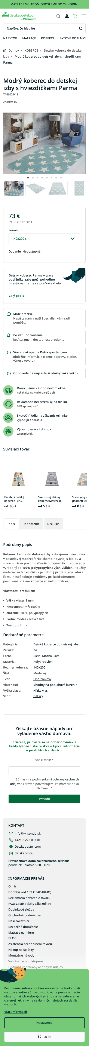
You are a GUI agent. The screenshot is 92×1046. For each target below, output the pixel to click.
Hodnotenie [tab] (31, 524)
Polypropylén (43, 662)
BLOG (12, 938)
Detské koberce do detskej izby (56, 644)
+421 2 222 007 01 (27, 840)
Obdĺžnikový (42, 679)
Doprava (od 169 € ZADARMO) (29, 892)
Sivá (56, 656)
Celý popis (16, 296)
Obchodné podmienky (24, 915)
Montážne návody (21, 955)
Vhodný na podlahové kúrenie (55, 685)
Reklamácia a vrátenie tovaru (29, 898)
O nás (12, 886)
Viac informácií (15, 1012)
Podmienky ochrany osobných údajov (35, 967)
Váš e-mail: (44, 760)
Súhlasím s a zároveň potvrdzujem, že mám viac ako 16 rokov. (44, 783)
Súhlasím (44, 1036)
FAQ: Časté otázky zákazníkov (29, 904)
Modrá (47, 656)
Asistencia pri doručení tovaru (30, 944)
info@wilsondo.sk (28, 833)
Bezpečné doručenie (23, 927)
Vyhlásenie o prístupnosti (26, 961)
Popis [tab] (11, 524)
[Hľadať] (58, 16)
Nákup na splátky (21, 950)
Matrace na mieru (21, 932)
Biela (36, 656)
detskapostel (24, 853)
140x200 (39, 667)
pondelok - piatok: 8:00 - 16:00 (38, 863)
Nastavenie (44, 1023)
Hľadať (81, 28)
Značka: (10, 102)
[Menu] (83, 16)
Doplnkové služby (21, 909)
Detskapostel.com (28, 846)
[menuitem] (10, 38)
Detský (38, 696)
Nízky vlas (40, 690)
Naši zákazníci (18, 921)
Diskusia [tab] (53, 524)
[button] (28, 177)
